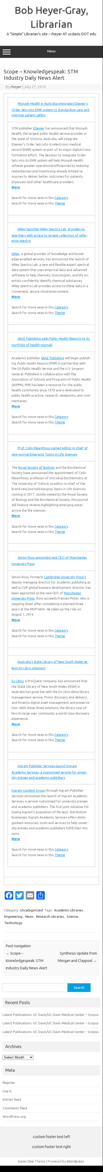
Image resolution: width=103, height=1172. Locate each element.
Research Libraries (50, 916)
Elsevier (39, 128)
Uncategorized (31, 910)
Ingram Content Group (28, 790)
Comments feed (15, 1108)
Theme (60, 203)
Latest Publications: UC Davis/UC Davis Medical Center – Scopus (51, 1014)
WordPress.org (14, 1116)
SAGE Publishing (52, 358)
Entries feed (12, 1099)
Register (9, 1082)
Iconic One (26, 1161)
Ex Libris (17, 681)
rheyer (16, 87)
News (29, 916)
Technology (13, 923)
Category (61, 198)
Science (72, 916)
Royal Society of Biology (36, 467)
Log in (7, 1091)
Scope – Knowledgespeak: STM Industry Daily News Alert (26, 960)
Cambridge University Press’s (65, 577)
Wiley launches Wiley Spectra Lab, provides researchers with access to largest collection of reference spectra (50, 234)
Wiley (15, 254)
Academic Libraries (68, 910)
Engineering (13, 916)
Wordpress (75, 1161)
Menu (51, 51)
